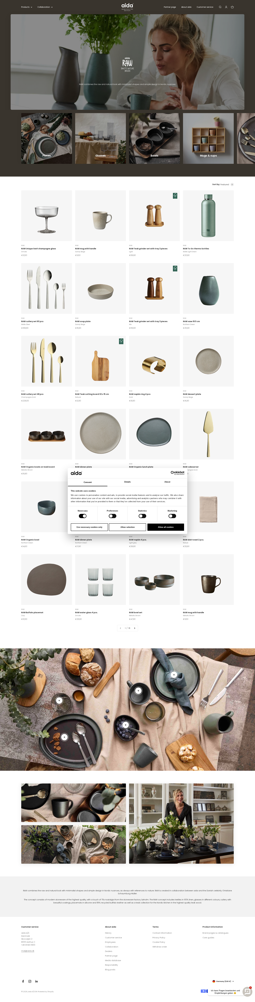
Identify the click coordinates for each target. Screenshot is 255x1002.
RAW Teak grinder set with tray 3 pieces (148, 248)
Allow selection (127, 527)
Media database (113, 960)
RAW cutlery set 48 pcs (32, 394)
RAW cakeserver (191, 467)
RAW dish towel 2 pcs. (193, 539)
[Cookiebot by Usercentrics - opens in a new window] (172, 473)
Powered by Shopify (46, 991)
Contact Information (162, 933)
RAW (23, 245)
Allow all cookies (166, 527)
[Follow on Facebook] (23, 981)
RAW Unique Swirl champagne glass (38, 248)
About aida (186, 7)
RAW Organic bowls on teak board (38, 467)
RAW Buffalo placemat (32, 612)
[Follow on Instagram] (30, 981)
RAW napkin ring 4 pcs (139, 394)
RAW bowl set (135, 612)
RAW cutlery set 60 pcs (32, 321)
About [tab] (167, 482)
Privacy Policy (158, 937)
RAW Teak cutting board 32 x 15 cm (92, 394)
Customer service (205, 7)
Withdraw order (159, 946)
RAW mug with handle (85, 248)
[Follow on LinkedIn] (36, 981)
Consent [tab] (88, 482)
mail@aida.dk (27, 951)
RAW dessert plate (192, 394)
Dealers (108, 951)
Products (25, 7)
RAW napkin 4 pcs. (138, 539)
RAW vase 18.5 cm (191, 321)
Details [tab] (127, 482)
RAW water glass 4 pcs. (86, 612)
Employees (110, 942)
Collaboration (43, 7)
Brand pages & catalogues (215, 933)
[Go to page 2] (134, 628)
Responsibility (111, 965)
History (108, 933)
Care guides (208, 937)
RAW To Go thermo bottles (196, 248)
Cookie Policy (158, 942)
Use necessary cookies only (89, 527)
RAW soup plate (83, 321)
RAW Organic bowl (30, 539)
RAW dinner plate (83, 467)
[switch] (112, 516)
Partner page (170, 7)
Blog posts (110, 969)
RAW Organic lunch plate (141, 467)
